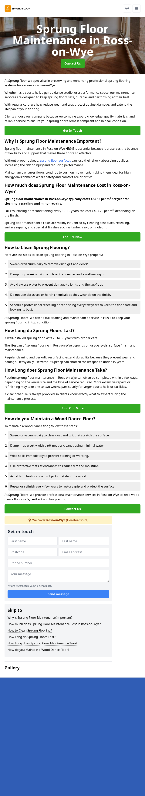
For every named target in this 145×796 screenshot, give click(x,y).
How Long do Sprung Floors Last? (32, 637)
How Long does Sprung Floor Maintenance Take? (42, 643)
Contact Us (72, 63)
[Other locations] (127, 8)
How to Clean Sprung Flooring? (30, 630)
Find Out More (72, 408)
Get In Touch (72, 131)
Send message (58, 594)
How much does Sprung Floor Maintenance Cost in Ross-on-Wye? (54, 624)
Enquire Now (72, 237)
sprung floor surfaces (55, 160)
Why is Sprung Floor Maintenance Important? (40, 617)
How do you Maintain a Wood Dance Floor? (38, 650)
